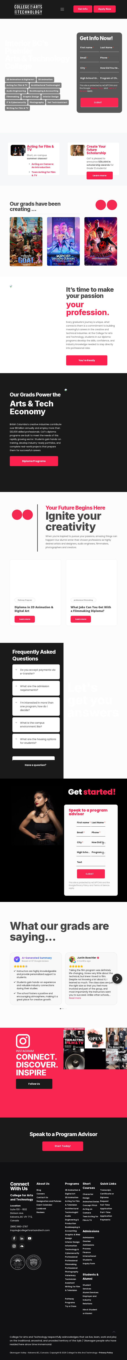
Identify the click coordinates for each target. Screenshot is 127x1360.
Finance (87, 1252)
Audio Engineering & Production (72, 1220)
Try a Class (70, 1306)
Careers (41, 1193)
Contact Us (42, 1197)
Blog (39, 1190)
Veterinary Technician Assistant (70, 1279)
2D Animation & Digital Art (20, 79)
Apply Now (104, 8)
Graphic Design (31, 96)
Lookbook (41, 1208)
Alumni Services (90, 1292)
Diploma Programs (34, 461)
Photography (37, 102)
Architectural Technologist (45, 85)
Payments (105, 1219)
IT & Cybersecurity (16, 102)
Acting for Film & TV (17, 85)
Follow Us (34, 1083)
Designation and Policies (49, 1201)
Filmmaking (13, 96)
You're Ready (87, 360)
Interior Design (51, 96)
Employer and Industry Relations (89, 1300)
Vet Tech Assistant (57, 102)
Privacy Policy (96, 88)
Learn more (100, 175)
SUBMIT (98, 102)
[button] (10, 979)
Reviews (40, 1212)
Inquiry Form (89, 1263)
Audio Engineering (16, 91)
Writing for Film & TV (17, 108)
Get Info (83, 8)
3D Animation (45, 79)
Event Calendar (44, 1205)
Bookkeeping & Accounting (44, 91)
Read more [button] (75, 998)
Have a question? (35, 765)
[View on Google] (72, 959)
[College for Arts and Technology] (28, 9)
